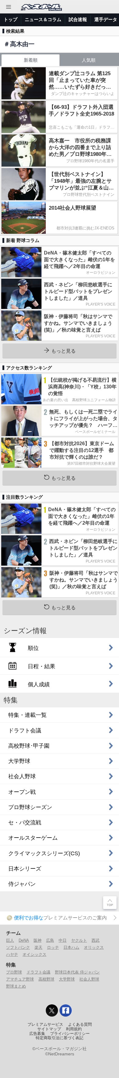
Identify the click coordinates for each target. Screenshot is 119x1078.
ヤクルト (79, 940)
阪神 (37, 940)
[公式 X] (52, 1010)
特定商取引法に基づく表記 (59, 1038)
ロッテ (53, 947)
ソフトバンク (18, 947)
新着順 (31, 60)
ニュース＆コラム (43, 19)
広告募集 (37, 1034)
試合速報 (78, 19)
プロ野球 (14, 972)
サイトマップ (49, 1029)
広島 (50, 940)
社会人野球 (89, 979)
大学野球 (67, 979)
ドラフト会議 (38, 972)
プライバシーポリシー (70, 1034)
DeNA (24, 940)
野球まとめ (16, 986)
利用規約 (74, 1029)
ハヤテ (12, 954)
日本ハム (71, 947)
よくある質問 (80, 1024)
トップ (10, 19)
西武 (95, 940)
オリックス (94, 947)
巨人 (10, 940)
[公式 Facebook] (66, 1010)
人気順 (89, 60)
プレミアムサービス (45, 1024)
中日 (63, 940)
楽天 (38, 947)
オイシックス (34, 954)
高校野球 (46, 979)
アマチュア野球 (20, 979)
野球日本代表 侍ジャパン (77, 972)
